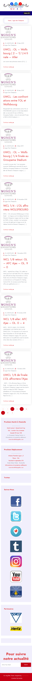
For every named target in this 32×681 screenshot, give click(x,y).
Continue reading (7, 67)
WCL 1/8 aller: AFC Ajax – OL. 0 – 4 (15, 321)
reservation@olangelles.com (16, 439)
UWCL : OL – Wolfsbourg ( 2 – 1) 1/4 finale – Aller (15, 53)
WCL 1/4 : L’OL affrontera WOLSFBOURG (15, 207)
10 (17, 409)
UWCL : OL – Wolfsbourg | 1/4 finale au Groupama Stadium (15, 156)
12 (26, 409)
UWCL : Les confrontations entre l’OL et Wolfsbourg (15, 100)
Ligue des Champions (18, 20)
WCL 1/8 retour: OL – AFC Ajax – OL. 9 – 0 (15, 263)
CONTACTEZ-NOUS (16, 678)
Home (9, 20)
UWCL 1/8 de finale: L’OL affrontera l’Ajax (15, 377)
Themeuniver (25, 675)
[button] (27, 13)
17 (7, 413)
